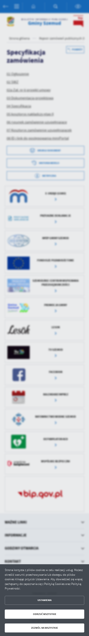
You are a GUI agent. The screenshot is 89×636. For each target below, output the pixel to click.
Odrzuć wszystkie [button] (44, 614)
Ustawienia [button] (44, 600)
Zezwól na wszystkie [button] (44, 628)
